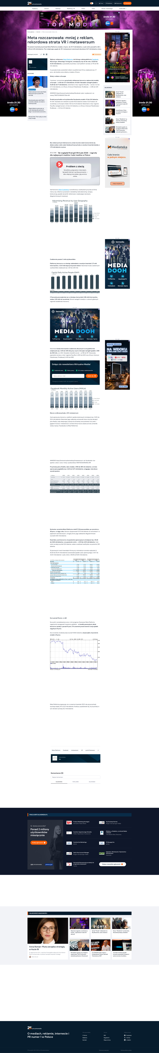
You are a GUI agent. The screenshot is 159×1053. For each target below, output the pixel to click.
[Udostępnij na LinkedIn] (46, 54)
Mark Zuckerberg (64, 190)
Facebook (95, 59)
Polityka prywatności (104, 1050)
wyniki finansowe (90, 750)
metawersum (74, 750)
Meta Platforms (68, 59)
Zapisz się (90, 376)
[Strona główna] (34, 3)
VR (82, 750)
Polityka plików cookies (126, 1050)
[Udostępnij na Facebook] (44, 54)
